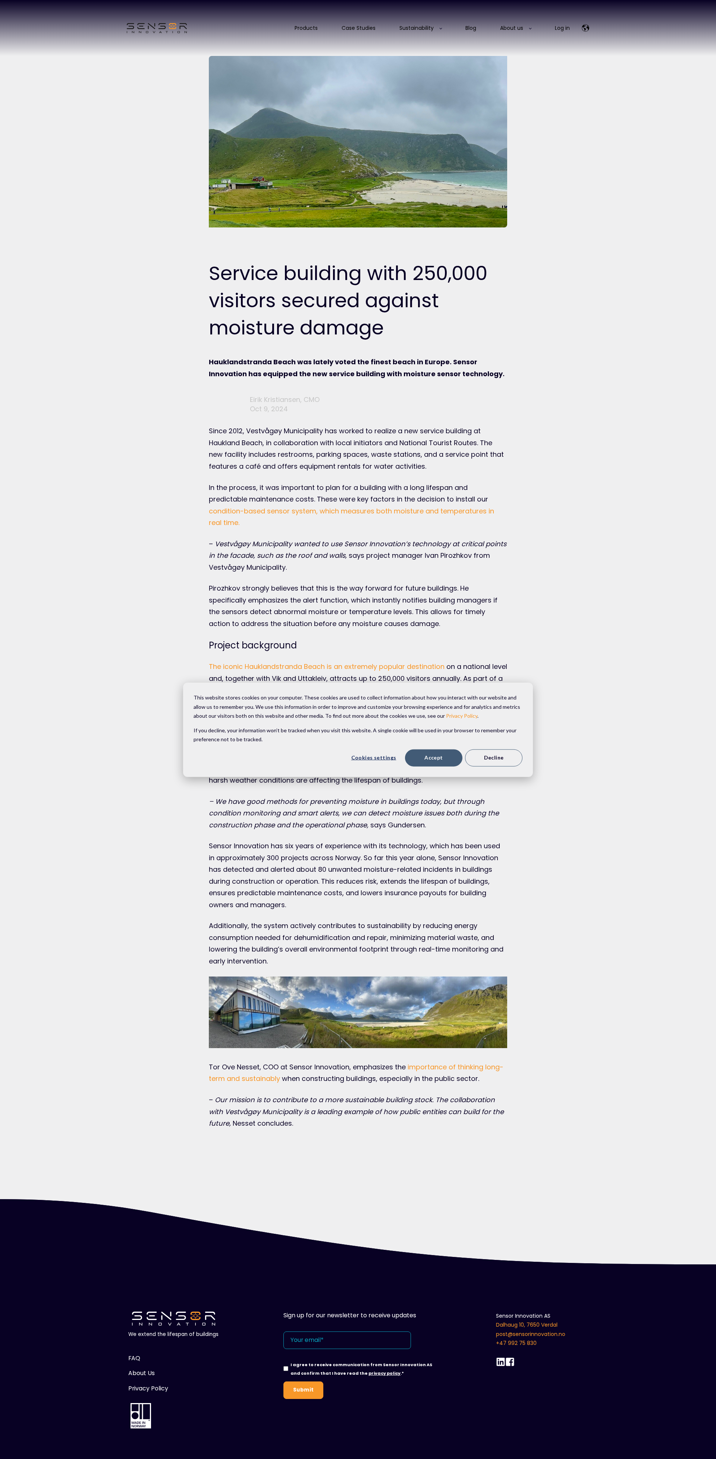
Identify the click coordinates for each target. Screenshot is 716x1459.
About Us (141, 1373)
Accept (433, 757)
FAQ (134, 1358)
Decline (494, 757)
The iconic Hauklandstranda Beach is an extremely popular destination (327, 666)
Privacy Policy (461, 715)
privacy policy (384, 1373)
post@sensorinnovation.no (530, 1334)
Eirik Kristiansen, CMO (285, 399)
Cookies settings (373, 757)
